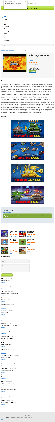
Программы (34, 8)
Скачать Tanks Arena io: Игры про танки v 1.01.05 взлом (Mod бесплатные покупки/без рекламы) (25, 215)
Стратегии (29, 236)
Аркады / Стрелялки (14, 236)
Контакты (27, 415)
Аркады (11, 244)
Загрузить (32, 71)
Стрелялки (31, 60)
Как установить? (7, 212)
